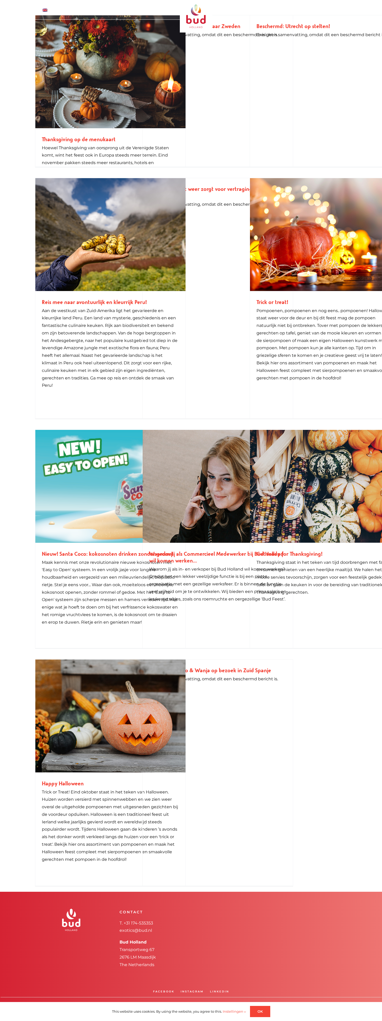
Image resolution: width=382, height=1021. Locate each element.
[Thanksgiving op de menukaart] (110, 71)
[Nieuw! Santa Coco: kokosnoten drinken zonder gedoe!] (110, 486)
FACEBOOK (163, 991)
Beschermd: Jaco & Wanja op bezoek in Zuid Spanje (210, 670)
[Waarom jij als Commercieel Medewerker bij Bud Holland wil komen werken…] (218, 486)
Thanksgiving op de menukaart (79, 139)
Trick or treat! (272, 302)
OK (260, 1011)
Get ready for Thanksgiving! (289, 554)
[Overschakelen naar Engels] (59, 10)
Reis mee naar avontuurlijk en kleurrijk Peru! (94, 302)
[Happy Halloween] (110, 716)
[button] (326, 10)
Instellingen (233, 1011)
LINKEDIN (219, 991)
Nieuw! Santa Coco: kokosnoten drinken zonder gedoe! (107, 554)
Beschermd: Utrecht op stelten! (293, 26)
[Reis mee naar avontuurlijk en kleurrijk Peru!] (110, 234)
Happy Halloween (63, 783)
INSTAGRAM (192, 991)
